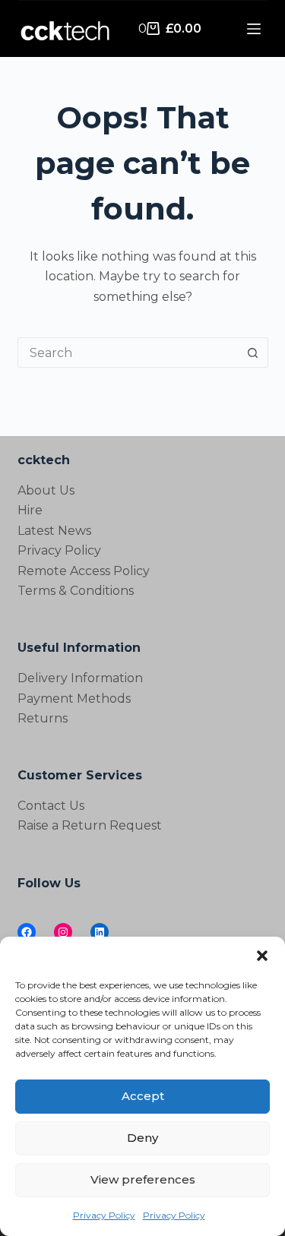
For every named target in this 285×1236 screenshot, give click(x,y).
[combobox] (128, 352)
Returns (42, 718)
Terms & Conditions (75, 590)
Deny (142, 1137)
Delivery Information (80, 678)
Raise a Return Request (89, 825)
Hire (30, 510)
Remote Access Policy (83, 571)
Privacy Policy (104, 1215)
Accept (143, 1096)
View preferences (142, 1179)
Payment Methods (74, 698)
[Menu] (254, 29)
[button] (262, 955)
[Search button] (253, 352)
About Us (45, 490)
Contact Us (50, 805)
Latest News (54, 530)
